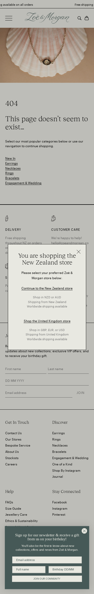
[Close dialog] (84, 531)
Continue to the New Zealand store (47, 287)
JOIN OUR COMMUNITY (46, 578)
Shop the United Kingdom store (47, 320)
